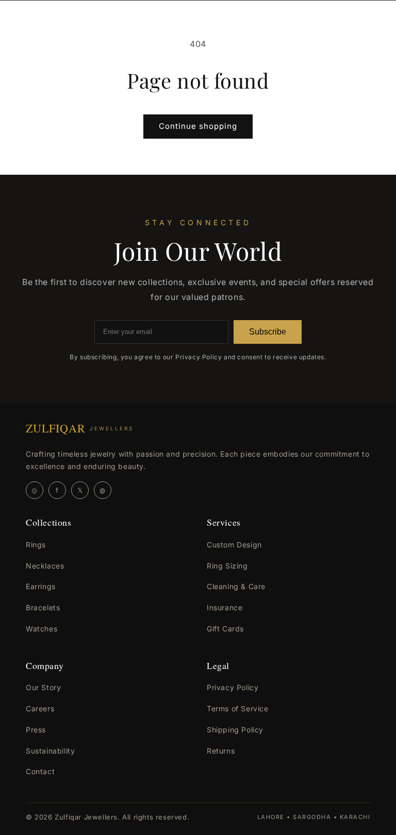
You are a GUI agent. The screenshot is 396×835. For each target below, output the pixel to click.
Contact (40, 771)
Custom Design (234, 544)
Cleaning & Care (236, 586)
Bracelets (43, 607)
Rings (36, 544)
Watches (41, 628)
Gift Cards (225, 628)
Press (36, 729)
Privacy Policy (232, 687)
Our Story (43, 687)
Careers (40, 708)
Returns (221, 750)
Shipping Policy (235, 729)
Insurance (224, 607)
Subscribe (267, 331)
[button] (31, 26)
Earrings (41, 586)
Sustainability (50, 750)
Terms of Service (238, 708)
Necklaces (45, 565)
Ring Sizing (227, 565)
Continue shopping (198, 126)
